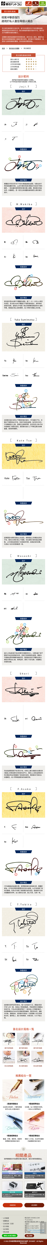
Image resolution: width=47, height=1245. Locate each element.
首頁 (3, 48)
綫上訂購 (35, 5)
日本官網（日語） (9, 1224)
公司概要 (6, 1218)
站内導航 (6, 1229)
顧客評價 (28, 5)
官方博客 (6, 1226)
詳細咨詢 (13, 1205)
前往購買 (34, 1205)
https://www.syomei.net (36, 1230)
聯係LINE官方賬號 (10, 1236)
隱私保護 (6, 1232)
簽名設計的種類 (14, 48)
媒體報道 (6, 1221)
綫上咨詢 (29, 1236)
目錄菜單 (42, 5)
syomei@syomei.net (37, 1232)
